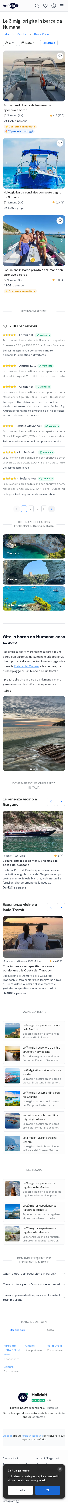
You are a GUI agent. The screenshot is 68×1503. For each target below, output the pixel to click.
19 (44, 509)
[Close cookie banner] (60, 1469)
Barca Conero (43, 34)
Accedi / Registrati (47, 1458)
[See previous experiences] (51, 802)
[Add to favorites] (59, 56)
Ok (48, 1490)
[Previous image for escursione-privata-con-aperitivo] (7, 240)
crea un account (32, 1435)
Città (50, 1330)
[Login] (53, 5)
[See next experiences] (61, 802)
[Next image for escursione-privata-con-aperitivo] (61, 240)
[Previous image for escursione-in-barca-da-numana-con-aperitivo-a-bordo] (7, 76)
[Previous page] (16, 509)
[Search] (37, 5)
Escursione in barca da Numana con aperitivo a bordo (34, 371)
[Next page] (51, 509)
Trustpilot (52, 1407)
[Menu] (61, 5)
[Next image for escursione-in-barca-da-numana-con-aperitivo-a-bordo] (61, 76)
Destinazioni (17, 1330)
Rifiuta (20, 1490)
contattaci (39, 1417)
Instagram (9, 1501)
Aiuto (61, 1413)
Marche (21, 34)
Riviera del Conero (26, 666)
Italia (6, 34)
